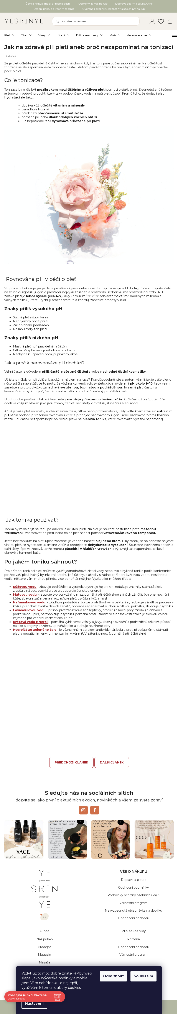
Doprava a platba (131, 890)
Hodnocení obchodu (131, 929)
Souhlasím (142, 976)
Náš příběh (44, 950)
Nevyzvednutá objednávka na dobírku (131, 921)
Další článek (110, 774)
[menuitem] (11, 35)
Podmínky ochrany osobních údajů (131, 906)
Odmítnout (112, 976)
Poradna (131, 950)
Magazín (43, 965)
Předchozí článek (69, 774)
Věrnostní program (131, 913)
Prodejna (44, 957)
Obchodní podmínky (131, 898)
